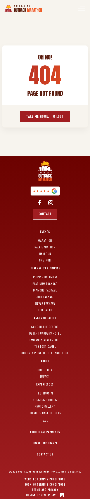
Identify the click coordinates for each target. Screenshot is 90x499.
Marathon (45, 241)
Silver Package (45, 304)
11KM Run (45, 254)
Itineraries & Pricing (45, 268)
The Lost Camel (45, 347)
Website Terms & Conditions (45, 479)
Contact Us (45, 454)
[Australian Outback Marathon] (23, 12)
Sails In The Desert (45, 327)
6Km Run (45, 260)
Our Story (45, 370)
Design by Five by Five (41, 495)
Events (45, 232)
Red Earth (45, 310)
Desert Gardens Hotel (45, 334)
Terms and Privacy (45, 490)
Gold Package (45, 297)
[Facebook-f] (39, 202)
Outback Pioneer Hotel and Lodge (45, 353)
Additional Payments (45, 432)
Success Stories (45, 400)
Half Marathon (45, 247)
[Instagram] (50, 202)
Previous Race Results (45, 413)
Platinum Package (45, 284)
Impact (45, 377)
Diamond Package (45, 290)
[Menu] (81, 8)
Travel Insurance (45, 443)
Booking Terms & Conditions (45, 485)
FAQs (45, 421)
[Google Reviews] (45, 191)
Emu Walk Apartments (45, 340)
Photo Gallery (45, 407)
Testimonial (45, 393)
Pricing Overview (45, 277)
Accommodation (45, 318)
